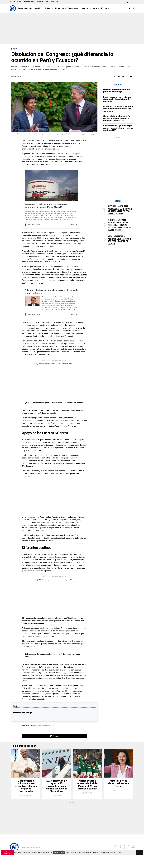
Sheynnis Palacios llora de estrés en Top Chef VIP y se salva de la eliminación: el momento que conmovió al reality (116, 118)
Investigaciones (25, 8)
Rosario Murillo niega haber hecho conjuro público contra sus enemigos (117, 90)
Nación (38, 8)
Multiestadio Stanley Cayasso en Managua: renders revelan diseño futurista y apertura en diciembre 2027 (118, 127)
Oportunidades (40, 2)
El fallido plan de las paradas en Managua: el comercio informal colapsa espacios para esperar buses (118, 108)
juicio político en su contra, (42, 269)
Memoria (86, 8)
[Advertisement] (72, 28)
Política (48, 8)
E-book (57, 2)
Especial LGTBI (50, 2)
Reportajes (73, 8)
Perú (53, 725)
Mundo (104, 8)
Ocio (95, 8)
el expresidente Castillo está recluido (63, 685)
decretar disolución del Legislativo (37, 251)
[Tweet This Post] (119, 76)
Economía (59, 8)
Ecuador (48, 725)
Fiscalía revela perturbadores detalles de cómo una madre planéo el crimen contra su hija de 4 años (117, 99)
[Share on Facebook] (115, 76)
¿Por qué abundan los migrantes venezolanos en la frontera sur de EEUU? (54, 403)
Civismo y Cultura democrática (25, 2)
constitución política (39, 725)
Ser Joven (12, 2)
